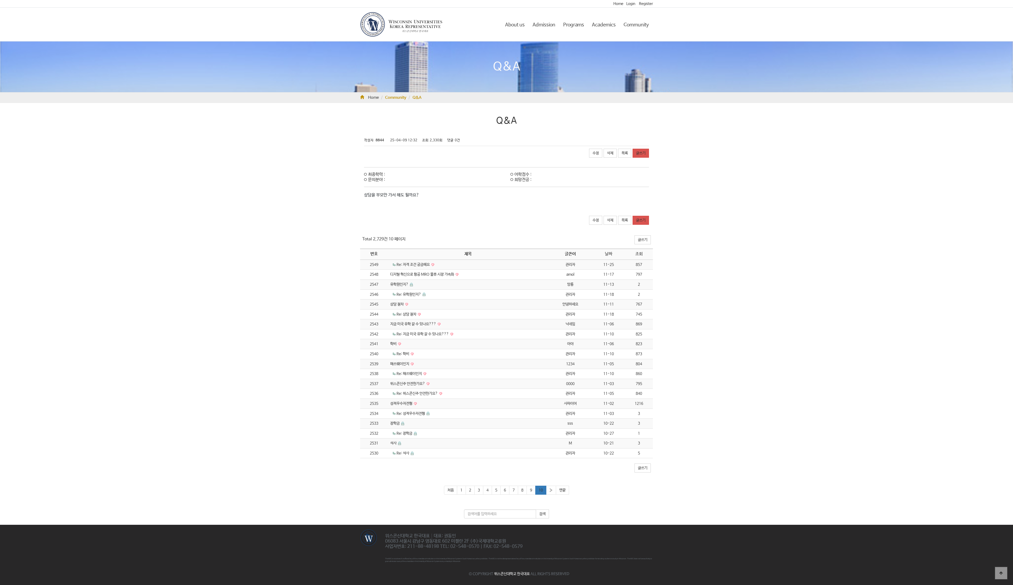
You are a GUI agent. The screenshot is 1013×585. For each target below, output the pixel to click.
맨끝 (562, 490)
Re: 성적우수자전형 (411, 413)
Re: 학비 (403, 354)
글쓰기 (641, 153)
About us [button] (515, 24)
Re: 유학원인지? (409, 294)
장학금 (395, 423)
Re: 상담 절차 (406, 314)
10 (541, 490)
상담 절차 (397, 304)
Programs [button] (573, 24)
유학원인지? (399, 284)
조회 (639, 253)
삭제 (610, 153)
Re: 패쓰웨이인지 (409, 374)
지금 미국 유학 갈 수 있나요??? (413, 324)
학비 (393, 344)
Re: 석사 (403, 453)
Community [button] (636, 24)
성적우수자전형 (401, 403)
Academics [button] (604, 24)
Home (618, 4)
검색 (542, 514)
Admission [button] (544, 24)
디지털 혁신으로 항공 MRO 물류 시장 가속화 (422, 274)
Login (630, 4)
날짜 (608, 253)
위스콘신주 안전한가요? (408, 384)
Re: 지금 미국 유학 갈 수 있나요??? (423, 334)
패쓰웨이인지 (400, 364)
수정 (595, 153)
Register (646, 4)
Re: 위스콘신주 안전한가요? (417, 393)
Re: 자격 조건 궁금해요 (413, 265)
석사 (393, 443)
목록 (625, 153)
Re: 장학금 (404, 433)
